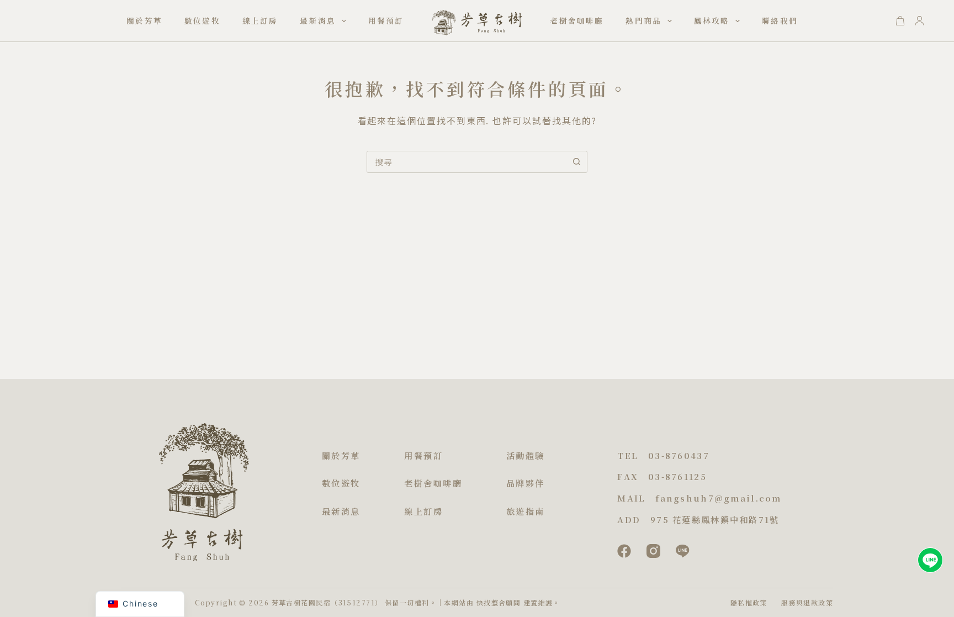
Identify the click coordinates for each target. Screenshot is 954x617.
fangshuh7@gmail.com (718, 498)
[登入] (919, 20)
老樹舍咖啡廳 (576, 20)
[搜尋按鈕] (576, 161)
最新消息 (318, 20)
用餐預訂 (386, 20)
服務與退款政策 (807, 602)
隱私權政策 (748, 602)
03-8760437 (678, 455)
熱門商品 (643, 20)
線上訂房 (260, 20)
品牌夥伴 (525, 483)
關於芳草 (144, 20)
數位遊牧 (202, 20)
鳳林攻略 (712, 20)
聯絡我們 (780, 20)
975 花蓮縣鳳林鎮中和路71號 (714, 519)
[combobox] (466, 162)
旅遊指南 (525, 511)
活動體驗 (525, 455)
